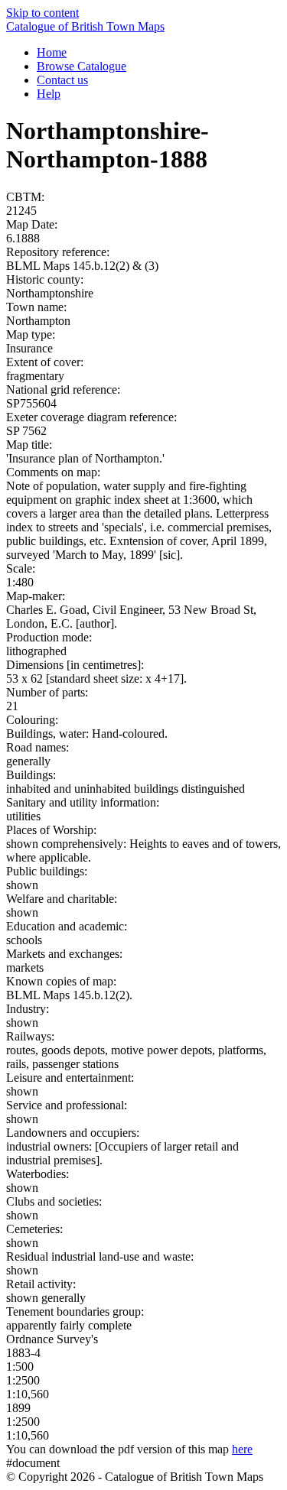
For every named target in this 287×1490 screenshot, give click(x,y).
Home (52, 52)
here (242, 1449)
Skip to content (42, 12)
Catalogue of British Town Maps (85, 26)
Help (48, 93)
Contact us (62, 79)
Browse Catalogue (81, 66)
